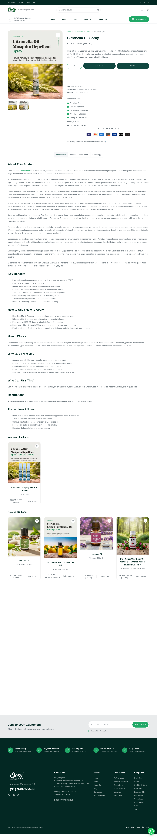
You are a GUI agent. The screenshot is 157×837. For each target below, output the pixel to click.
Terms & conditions (121, 782)
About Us (87, 19)
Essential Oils (85, 89)
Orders (28, 2)
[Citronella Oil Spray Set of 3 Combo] (24, 462)
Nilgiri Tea (137, 778)
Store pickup (118, 785)
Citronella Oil (25, 171)
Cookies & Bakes (140, 785)
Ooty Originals (81, 92)
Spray (95, 89)
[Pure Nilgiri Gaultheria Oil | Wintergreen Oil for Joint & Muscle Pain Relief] (133, 536)
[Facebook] (140, 2)
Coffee (136, 782)
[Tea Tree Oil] (24, 536)
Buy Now (133, 66)
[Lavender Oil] (96, 533)
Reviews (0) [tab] (97, 155)
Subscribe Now (140, 724)
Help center (118, 795)
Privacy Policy (104, 731)
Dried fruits (138, 788)
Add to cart (99, 66)
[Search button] (98, 9)
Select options (68, 576)
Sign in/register (99, 795)
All (17, 565)
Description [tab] (61, 155)
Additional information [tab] (79, 155)
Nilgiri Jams (138, 802)
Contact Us (102, 19)
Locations (117, 792)
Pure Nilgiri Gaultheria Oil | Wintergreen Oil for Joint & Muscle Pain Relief (132, 562)
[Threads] (85, 125)
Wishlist (20, 2)
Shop (64, 19)
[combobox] (76, 10)
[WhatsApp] (82, 125)
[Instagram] (144, 2)
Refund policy (119, 778)
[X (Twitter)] (71, 125)
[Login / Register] (142, 10)
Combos (22, 494)
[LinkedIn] (78, 125)
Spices (136, 809)
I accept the (100, 731)
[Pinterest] (75, 125)
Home (52, 19)
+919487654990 (19, 20)
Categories (139, 19)
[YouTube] (148, 2)
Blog (75, 19)
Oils (30, 565)
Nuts (136, 806)
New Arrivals (137, 569)
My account (11, 2)
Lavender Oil (96, 554)
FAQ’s (34, 2)
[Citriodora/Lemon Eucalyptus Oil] (60, 537)
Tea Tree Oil (24, 561)
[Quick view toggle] (37, 446)
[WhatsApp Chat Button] (151, 831)
